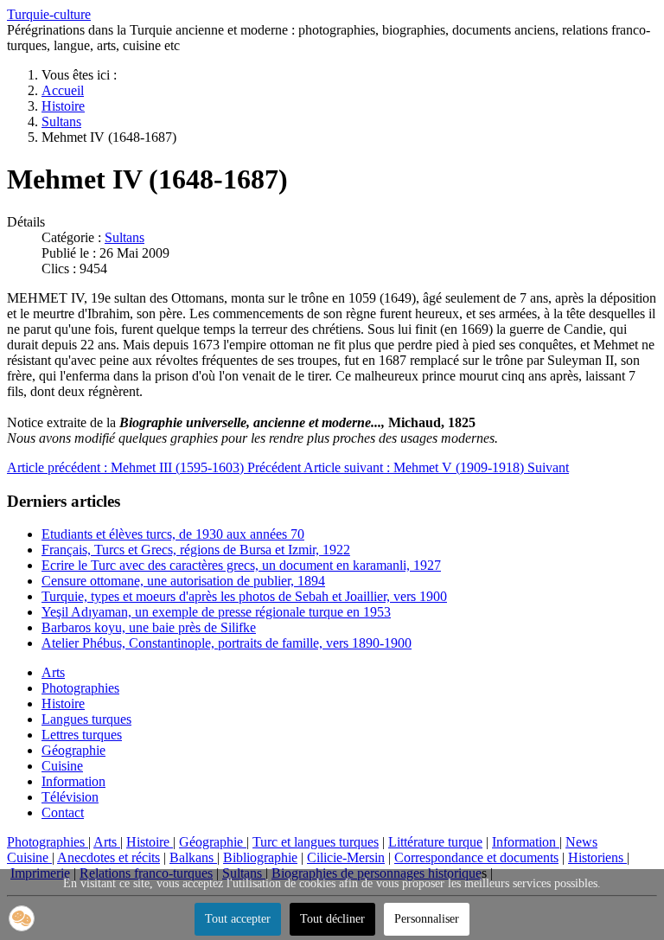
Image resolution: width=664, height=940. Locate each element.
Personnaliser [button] (426, 918)
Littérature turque (435, 841)
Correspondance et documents (476, 857)
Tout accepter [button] (238, 918)
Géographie (73, 750)
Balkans (193, 857)
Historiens (597, 857)
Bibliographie (260, 857)
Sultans (124, 237)
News (581, 841)
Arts (53, 672)
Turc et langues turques (315, 841)
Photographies (80, 688)
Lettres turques (82, 734)
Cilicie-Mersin (346, 857)
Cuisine (62, 765)
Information (73, 781)
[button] (22, 918)
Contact (63, 812)
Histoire (63, 703)
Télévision (70, 797)
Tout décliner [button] (332, 918)
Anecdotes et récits (108, 857)
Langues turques (86, 719)
